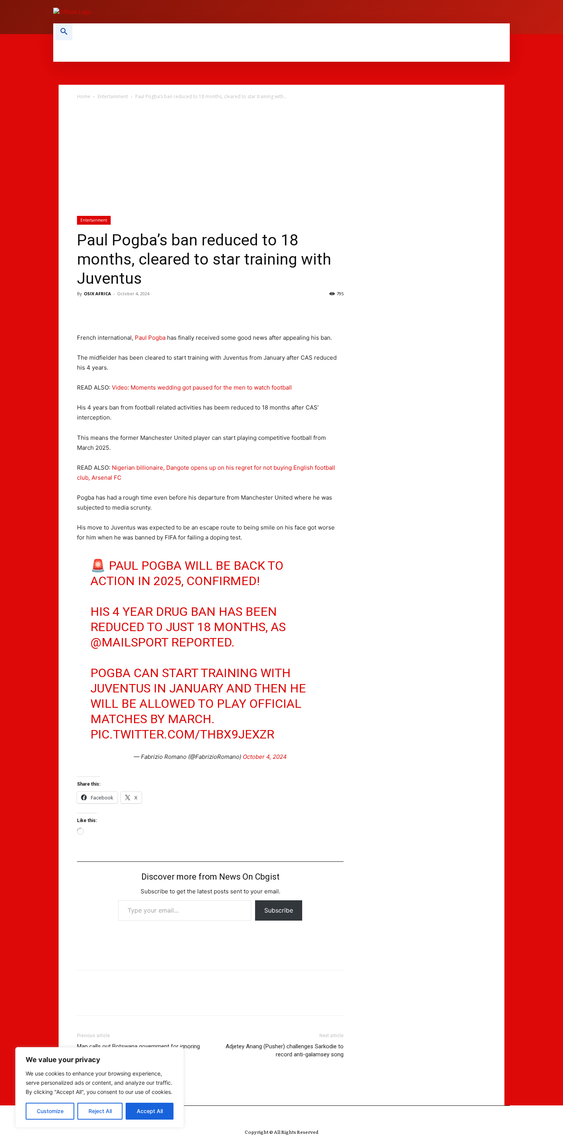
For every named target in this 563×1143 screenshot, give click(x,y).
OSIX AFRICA (97, 293)
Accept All (150, 1111)
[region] (99, 1087)
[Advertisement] (281, 158)
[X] (102, 311)
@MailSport (129, 642)
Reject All (100, 1111)
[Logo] (162, 12)
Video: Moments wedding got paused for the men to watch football (202, 387)
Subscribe (278, 910)
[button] (64, 31)
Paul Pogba (150, 337)
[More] (155, 311)
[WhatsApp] (137, 311)
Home (83, 96)
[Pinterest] (120, 311)
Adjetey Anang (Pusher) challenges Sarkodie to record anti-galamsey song (285, 1050)
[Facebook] (84, 311)
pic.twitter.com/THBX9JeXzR (182, 734)
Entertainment (113, 96)
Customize (50, 1111)
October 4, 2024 (265, 756)
